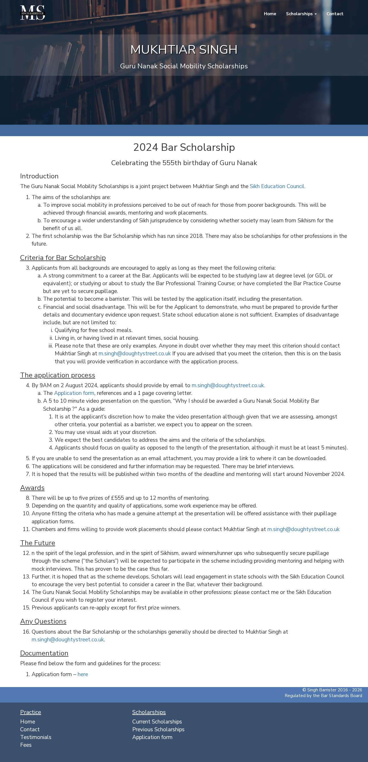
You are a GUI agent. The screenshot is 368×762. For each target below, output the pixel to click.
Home (269, 14)
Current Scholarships (157, 722)
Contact (334, 14)
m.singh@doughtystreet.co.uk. (228, 385)
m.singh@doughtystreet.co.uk (135, 353)
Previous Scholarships (158, 729)
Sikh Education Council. (278, 186)
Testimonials (35, 737)
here (83, 674)
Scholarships (299, 14)
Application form (74, 393)
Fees (26, 745)
